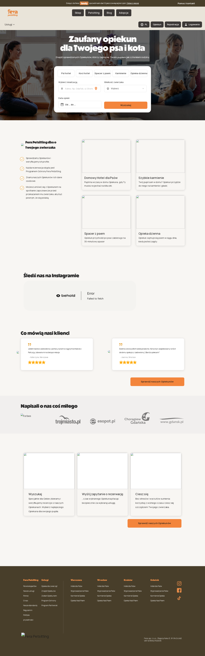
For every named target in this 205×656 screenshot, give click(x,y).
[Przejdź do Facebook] (178, 589)
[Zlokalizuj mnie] (96, 88)
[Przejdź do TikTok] (178, 597)
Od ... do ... (70, 104)
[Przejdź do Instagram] (178, 581)
